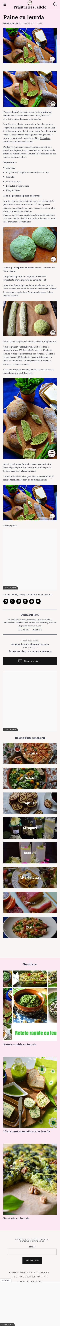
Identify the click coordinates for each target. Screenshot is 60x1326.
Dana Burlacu (11, 23)
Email (32, 1246)
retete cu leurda (45, 594)
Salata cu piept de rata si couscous (30, 651)
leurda (14, 594)
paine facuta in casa (28, 594)
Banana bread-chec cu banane (30, 644)
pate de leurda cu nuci (23, 141)
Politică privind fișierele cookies (29, 1272)
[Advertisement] (30, 559)
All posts (24, 630)
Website (37, 630)
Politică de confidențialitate (30, 1277)
